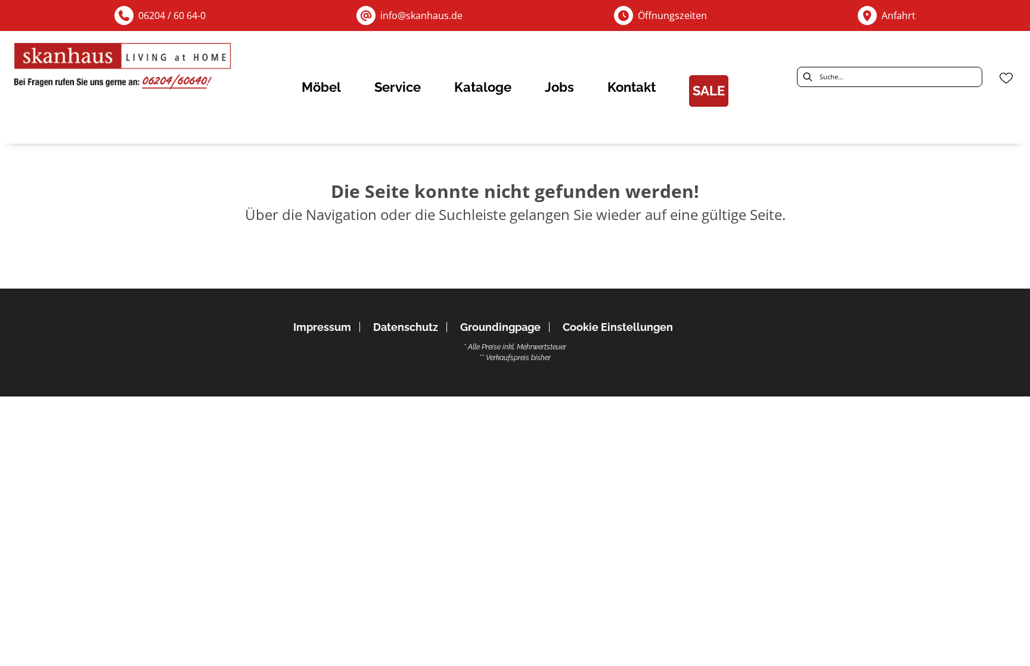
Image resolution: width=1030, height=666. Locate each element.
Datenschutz (405, 327)
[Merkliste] (1006, 78)
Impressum (322, 327)
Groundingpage (500, 327)
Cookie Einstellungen (618, 327)
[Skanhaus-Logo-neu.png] (123, 69)
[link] (321, 87)
